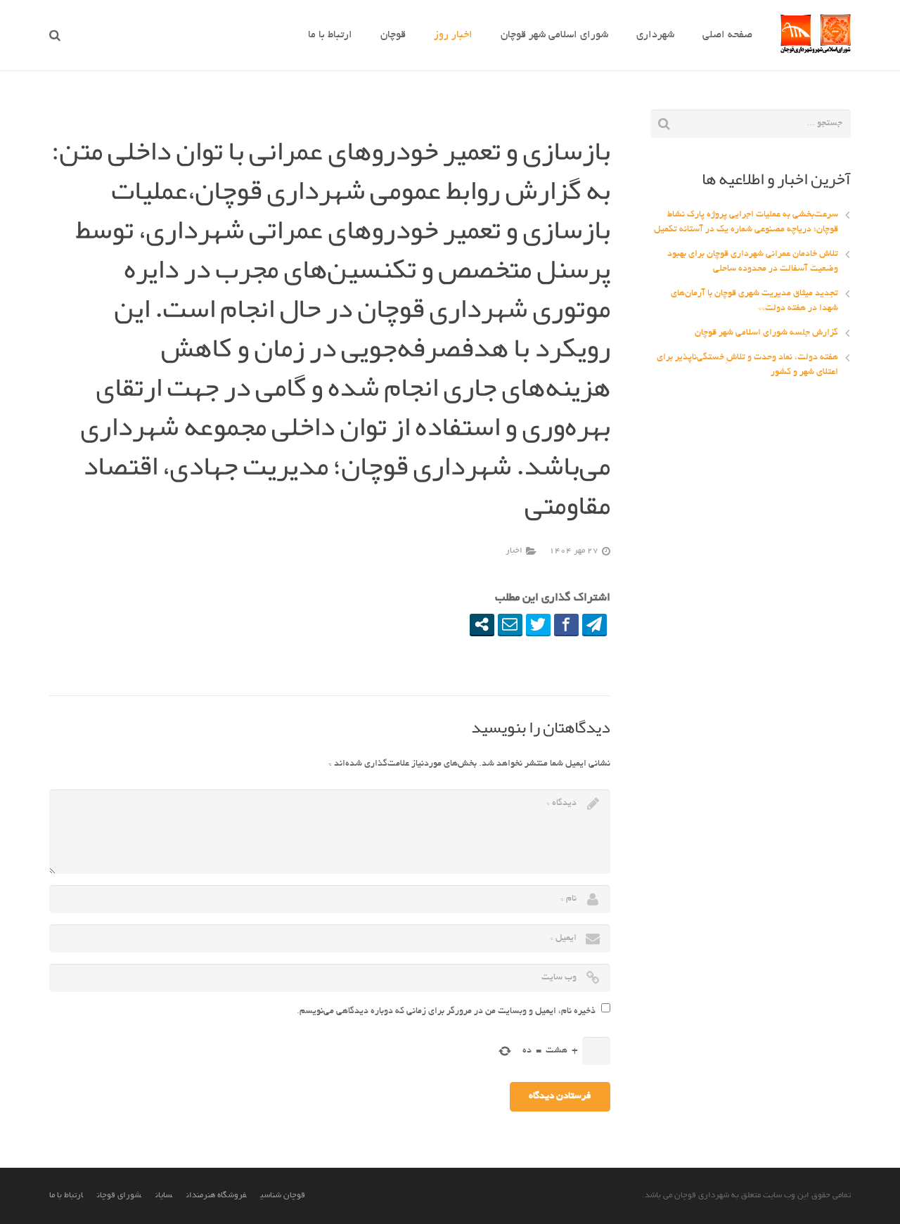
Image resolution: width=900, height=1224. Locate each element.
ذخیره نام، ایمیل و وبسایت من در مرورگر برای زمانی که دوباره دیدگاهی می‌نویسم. (446, 1012)
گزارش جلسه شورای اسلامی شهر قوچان (766, 333)
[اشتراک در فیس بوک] (566, 624)
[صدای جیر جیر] (538, 624)
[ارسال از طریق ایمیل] (510, 624)
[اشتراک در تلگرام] (594, 624)
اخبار (514, 551)
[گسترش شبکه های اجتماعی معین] (482, 624)
